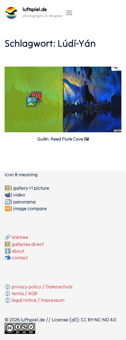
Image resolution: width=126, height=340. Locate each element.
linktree (20, 237)
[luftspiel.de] (11, 13)
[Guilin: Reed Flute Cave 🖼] (63, 130)
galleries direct (28, 244)
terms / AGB (24, 293)
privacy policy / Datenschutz (42, 286)
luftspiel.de (35, 9)
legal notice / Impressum (38, 300)
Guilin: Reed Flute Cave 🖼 (63, 139)
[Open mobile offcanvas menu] (69, 13)
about (18, 251)
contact (20, 257)
